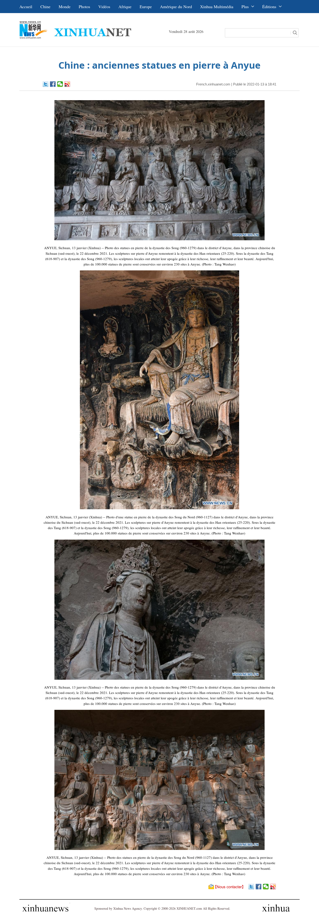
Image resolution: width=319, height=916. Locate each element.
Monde (65, 6)
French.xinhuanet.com (213, 84)
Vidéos (104, 6)
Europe (146, 6)
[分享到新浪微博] (67, 84)
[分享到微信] (60, 84)
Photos (84, 6)
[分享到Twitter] (46, 84)
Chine (45, 6)
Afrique (124, 6)
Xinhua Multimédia (216, 6)
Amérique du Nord (176, 6)
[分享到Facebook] (53, 84)
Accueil (25, 6)
